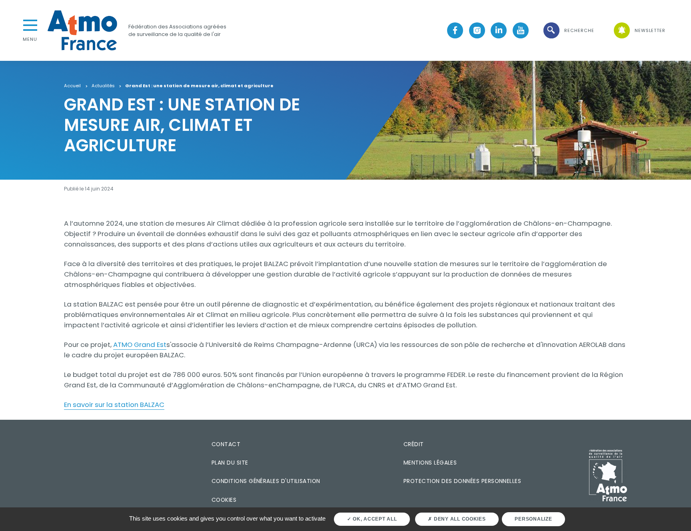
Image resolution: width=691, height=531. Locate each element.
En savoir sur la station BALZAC (114, 404)
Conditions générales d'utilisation (266, 481)
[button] (568, 31)
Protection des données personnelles (462, 481)
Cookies (224, 500)
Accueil (72, 86)
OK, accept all (374, 519)
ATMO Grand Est (139, 344)
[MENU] (30, 24)
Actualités (103, 86)
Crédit (413, 444)
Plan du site (230, 463)
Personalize (533, 519)
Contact (226, 444)
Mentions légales (430, 463)
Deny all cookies (459, 519)
